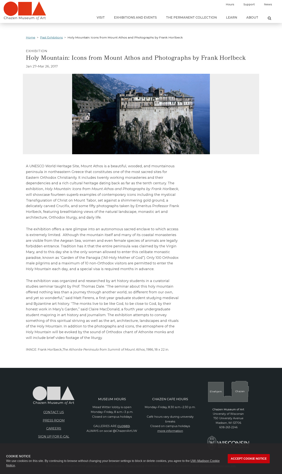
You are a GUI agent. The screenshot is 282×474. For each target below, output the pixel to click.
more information (170, 431)
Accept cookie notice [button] (249, 458)
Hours (230, 4)
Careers (53, 428)
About (252, 17)
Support (249, 4)
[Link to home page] (24, 12)
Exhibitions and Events (135, 17)
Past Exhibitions (51, 37)
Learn (231, 17)
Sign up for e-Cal (53, 436)
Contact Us (53, 412)
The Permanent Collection (191, 17)
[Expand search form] (269, 18)
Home (30, 37)
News (268, 4)
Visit (101, 17)
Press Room (54, 420)
